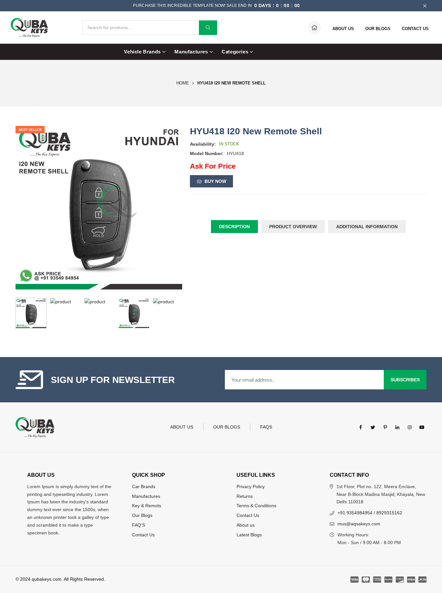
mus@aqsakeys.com (358, 523)
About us (246, 525)
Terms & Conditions (256, 505)
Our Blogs (226, 427)
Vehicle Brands (142, 51)
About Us (181, 427)
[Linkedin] (397, 427)
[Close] (424, 5)
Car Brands (143, 486)
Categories (235, 51)
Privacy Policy (251, 486)
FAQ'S (138, 525)
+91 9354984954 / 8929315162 (369, 512)
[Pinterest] (385, 427)
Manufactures (191, 51)
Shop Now (301, 5)
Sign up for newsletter (113, 380)
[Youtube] (421, 427)
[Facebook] (360, 427)
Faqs (266, 427)
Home (182, 83)
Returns (245, 496)
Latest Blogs (249, 534)
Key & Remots (146, 505)
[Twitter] (372, 427)
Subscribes (405, 379)
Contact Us (143, 534)
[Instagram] (409, 427)
